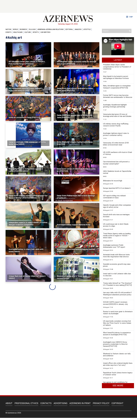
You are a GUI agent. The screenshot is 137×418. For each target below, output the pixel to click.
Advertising (60, 403)
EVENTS (8, 32)
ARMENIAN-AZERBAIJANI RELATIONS (50, 29)
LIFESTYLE (87, 29)
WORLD (15, 29)
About (9, 403)
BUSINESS (23, 29)
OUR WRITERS (45, 32)
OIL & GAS (32, 29)
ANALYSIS (78, 29)
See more (118, 385)
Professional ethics (26, 403)
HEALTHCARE (18, 32)
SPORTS (36, 32)
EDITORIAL (69, 29)
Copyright (117, 403)
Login (130, 17)
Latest (118, 60)
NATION (8, 29)
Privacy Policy (101, 403)
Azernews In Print (80, 403)
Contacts (45, 403)
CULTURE (27, 32)
